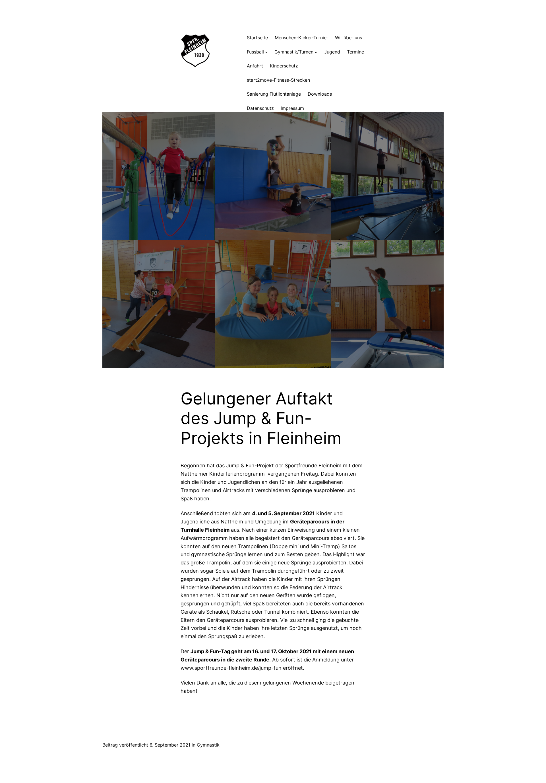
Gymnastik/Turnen (293, 52)
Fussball (255, 52)
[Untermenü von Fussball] (266, 52)
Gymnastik (208, 745)
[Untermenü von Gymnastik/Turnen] (316, 52)
